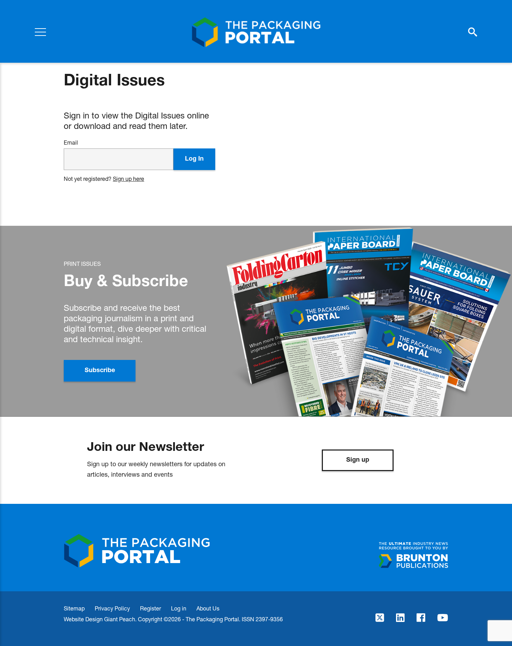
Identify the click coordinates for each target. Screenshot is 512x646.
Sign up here (128, 178)
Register (150, 608)
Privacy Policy (112, 608)
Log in (178, 608)
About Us (207, 608)
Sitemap (74, 608)
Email (71, 142)
